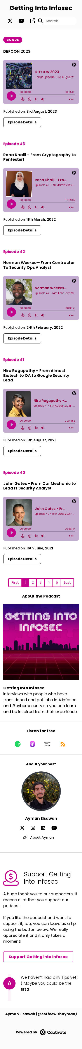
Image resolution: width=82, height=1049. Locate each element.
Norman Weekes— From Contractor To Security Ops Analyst (39, 265)
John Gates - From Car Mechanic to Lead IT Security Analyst (39, 486)
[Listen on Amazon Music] (47, 744)
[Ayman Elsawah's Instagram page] (35, 828)
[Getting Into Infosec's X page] (10, 21)
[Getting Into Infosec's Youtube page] (18, 21)
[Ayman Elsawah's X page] (25, 828)
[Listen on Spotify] (17, 744)
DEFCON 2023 (16, 51)
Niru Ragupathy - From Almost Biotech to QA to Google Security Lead (36, 375)
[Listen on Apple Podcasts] (32, 744)
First (15, 582)
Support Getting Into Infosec (38, 956)
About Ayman (41, 837)
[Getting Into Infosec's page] (30, 21)
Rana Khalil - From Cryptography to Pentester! (39, 157)
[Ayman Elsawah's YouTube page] (56, 828)
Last (67, 582)
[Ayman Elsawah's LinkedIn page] (46, 828)
